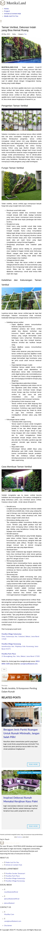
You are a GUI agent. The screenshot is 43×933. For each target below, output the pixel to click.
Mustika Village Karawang (11, 644)
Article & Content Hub (12, 14)
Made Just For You (11, 16)
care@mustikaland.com (28, 664)
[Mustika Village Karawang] (21, 677)
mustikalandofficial (11, 892)
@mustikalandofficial (11, 899)
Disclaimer (8, 925)
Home (6, 9)
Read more (33, 764)
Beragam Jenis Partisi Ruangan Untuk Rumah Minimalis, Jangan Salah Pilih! (21, 733)
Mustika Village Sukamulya (11, 634)
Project (7, 11)
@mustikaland (9, 903)
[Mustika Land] (13, 3)
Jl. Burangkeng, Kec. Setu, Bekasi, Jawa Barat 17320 (21, 656)
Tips (25, 34)
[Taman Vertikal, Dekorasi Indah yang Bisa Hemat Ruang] (21, 50)
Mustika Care (9, 914)
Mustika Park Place (9, 654)
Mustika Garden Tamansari (15, 873)
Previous (19, 689)
